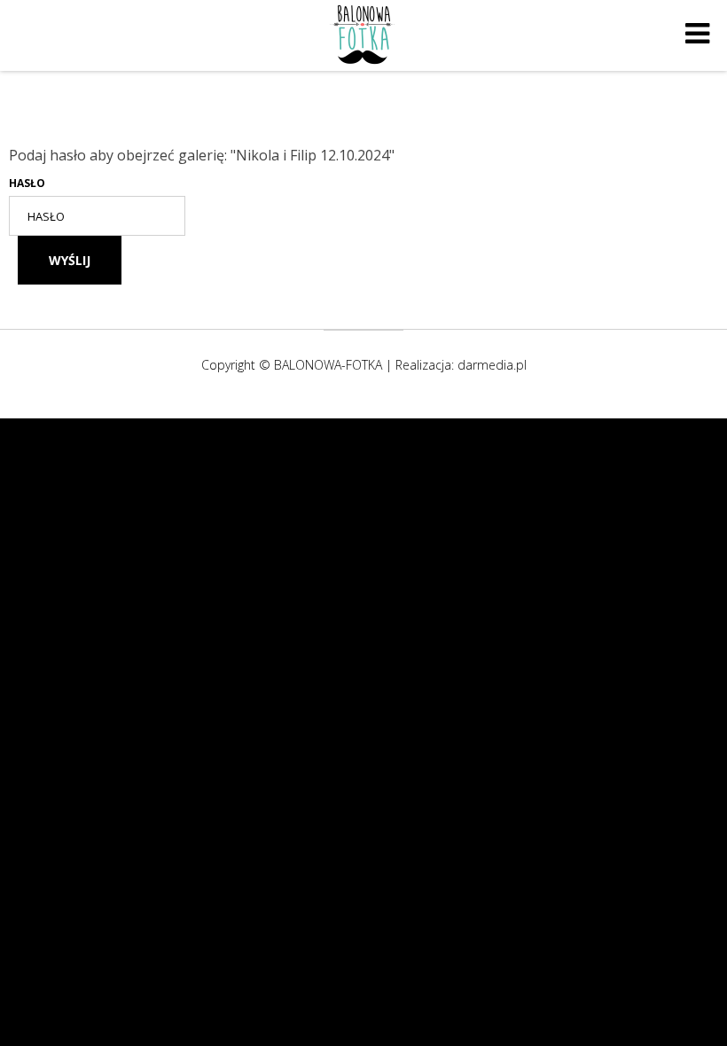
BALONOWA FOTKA (363, 34)
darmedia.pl (492, 364)
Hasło (27, 183)
